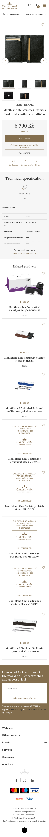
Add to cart (24, 138)
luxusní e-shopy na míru (20, 821)
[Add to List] (44, 24)
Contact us (13, 165)
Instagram (24, 780)
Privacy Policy (15, 709)
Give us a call (27, 165)
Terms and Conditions (36, 709)
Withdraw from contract (24, 818)
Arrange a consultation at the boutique (24, 146)
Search (30, 5)
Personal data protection (24, 811)
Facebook (16, 780)
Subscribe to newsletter (24, 698)
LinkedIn (33, 780)
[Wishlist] (43, 273)
